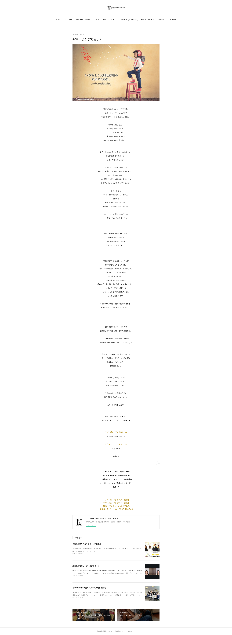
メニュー (68, 20)
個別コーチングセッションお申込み (116, 506)
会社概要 (173, 20)
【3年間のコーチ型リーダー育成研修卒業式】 (89, 587)
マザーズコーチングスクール (116, 432)
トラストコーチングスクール (105, 20)
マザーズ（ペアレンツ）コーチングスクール (137, 20)
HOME (58, 20)
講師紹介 (162, 20)
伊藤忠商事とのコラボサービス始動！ (86, 544)
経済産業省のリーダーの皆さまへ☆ (86, 566)
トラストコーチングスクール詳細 (116, 500)
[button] (58, 19)
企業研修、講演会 (83, 20)
